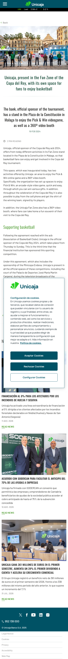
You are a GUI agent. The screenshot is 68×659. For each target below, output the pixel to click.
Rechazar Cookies (34, 366)
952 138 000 (12, 621)
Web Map (6, 656)
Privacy (5, 644)
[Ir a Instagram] (48, 615)
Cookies (5, 639)
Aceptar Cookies (33, 355)
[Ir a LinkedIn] (41, 615)
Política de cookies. (31, 343)
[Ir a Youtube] (33, 615)
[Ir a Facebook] (27, 615)
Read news (8, 426)
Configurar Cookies (34, 377)
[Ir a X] (20, 615)
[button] (4, 22)
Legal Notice (8, 633)
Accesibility (7, 650)
